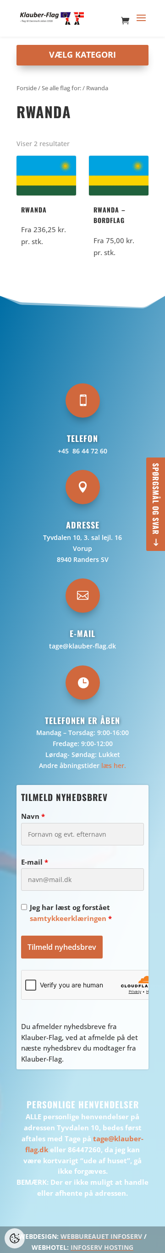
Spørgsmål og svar (155, 499)
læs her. (113, 765)
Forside (26, 88)
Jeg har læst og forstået (71, 913)
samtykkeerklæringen (68, 918)
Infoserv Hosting (102, 1247)
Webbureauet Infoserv (101, 1236)
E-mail (34, 861)
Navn (33, 816)
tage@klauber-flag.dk (82, 646)
